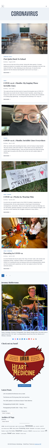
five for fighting (37, 428)
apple (17, 426)
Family (5, 80)
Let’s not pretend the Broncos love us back (14, 393)
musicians (42, 431)
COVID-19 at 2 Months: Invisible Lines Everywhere (24, 140)
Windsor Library (23, 433)
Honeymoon (25, 431)
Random (5, 138)
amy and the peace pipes (10, 426)
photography (4, 433)
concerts (37, 426)
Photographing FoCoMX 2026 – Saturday (13, 404)
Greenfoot (19, 431)
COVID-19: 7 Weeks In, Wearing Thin (19, 197)
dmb (11, 428)
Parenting (6, 56)
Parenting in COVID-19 (13, 253)
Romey (6, 61)
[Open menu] (46, 6)
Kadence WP (38, 444)
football (6, 431)
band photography (21, 426)
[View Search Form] (3, 6)
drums (27, 428)
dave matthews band (5, 428)
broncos (29, 426)
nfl (46, 431)
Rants (10, 56)
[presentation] (24, 38)
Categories (4, 411)
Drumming (22, 428)
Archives (4, 419)
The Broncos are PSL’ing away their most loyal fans (16, 397)
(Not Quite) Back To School (15, 59)
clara (34, 426)
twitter (13, 433)
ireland (30, 431)
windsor (18, 433)
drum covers (16, 428)
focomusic (43, 428)
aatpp (3, 426)
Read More (7, 72)
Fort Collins (12, 431)
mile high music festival (36, 431)
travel (9, 433)
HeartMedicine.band (24, 385)
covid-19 (42, 426)
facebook (32, 428)
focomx (3, 431)
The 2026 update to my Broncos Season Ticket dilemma (17, 400)
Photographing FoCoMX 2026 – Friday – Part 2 (15, 407)
